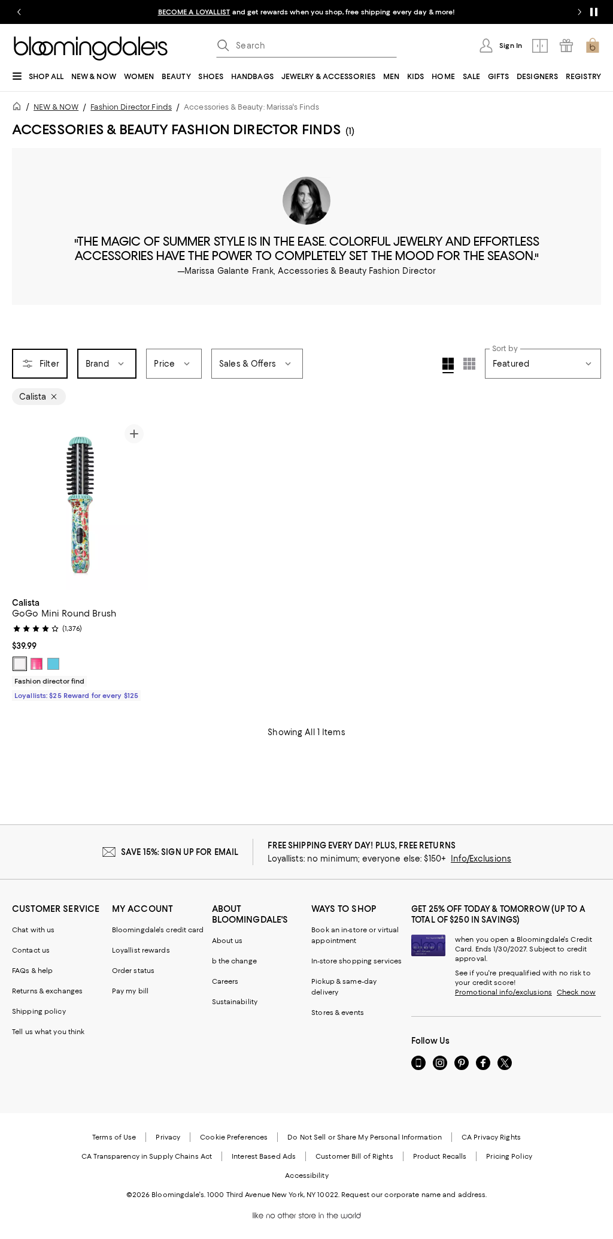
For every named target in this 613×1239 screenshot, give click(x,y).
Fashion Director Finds (131, 106)
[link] (80, 647)
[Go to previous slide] (19, 12)
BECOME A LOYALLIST (194, 12)
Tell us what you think (48, 1032)
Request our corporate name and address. (414, 1194)
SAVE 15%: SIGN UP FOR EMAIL (180, 852)
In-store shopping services (356, 961)
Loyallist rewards (141, 950)
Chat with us (33, 930)
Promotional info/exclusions (503, 992)
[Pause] (594, 12)
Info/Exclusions (481, 858)
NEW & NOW (56, 106)
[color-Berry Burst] (53, 664)
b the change (234, 961)
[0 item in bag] (592, 46)
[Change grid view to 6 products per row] (469, 364)
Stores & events (337, 1012)
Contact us (31, 950)
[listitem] (306, 12)
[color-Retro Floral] (20, 664)
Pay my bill (130, 991)
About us (227, 940)
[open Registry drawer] (566, 46)
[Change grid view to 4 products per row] (448, 365)
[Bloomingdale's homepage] (19, 108)
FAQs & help (32, 970)
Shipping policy (39, 1011)
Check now (576, 992)
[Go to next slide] (579, 12)
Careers (225, 981)
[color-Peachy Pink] (37, 664)
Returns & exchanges (47, 991)
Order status (133, 970)
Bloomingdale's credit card (158, 930)
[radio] (20, 664)
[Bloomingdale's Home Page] (90, 49)
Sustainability (235, 1002)
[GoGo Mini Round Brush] (80, 504)
